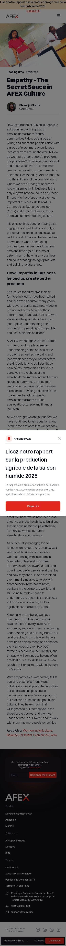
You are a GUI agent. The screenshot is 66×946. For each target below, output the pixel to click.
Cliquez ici (33, 506)
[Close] (59, 438)
